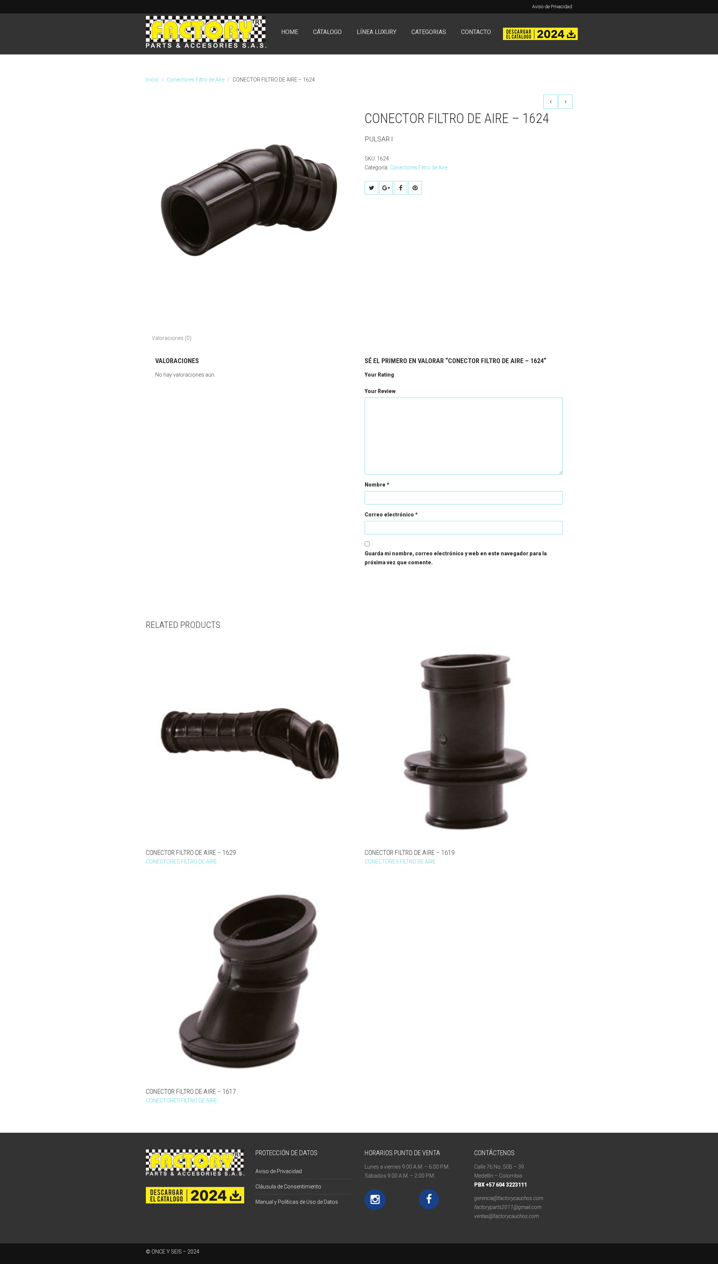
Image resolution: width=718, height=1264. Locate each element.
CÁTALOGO (327, 32)
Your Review (380, 391)
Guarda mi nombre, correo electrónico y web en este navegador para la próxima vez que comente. (456, 557)
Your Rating (379, 375)
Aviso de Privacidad (552, 6)
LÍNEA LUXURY (376, 32)
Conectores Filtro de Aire (195, 80)
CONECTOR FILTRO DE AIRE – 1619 (410, 852)
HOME (289, 32)
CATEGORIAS (428, 32)
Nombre (377, 485)
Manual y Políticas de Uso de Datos (296, 1202)
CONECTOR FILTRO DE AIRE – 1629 (191, 852)
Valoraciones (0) (171, 338)
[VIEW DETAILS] (249, 740)
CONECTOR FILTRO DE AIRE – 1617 (191, 1091)
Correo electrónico (391, 515)
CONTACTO (476, 32)
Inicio (152, 80)
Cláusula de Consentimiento (288, 1187)
